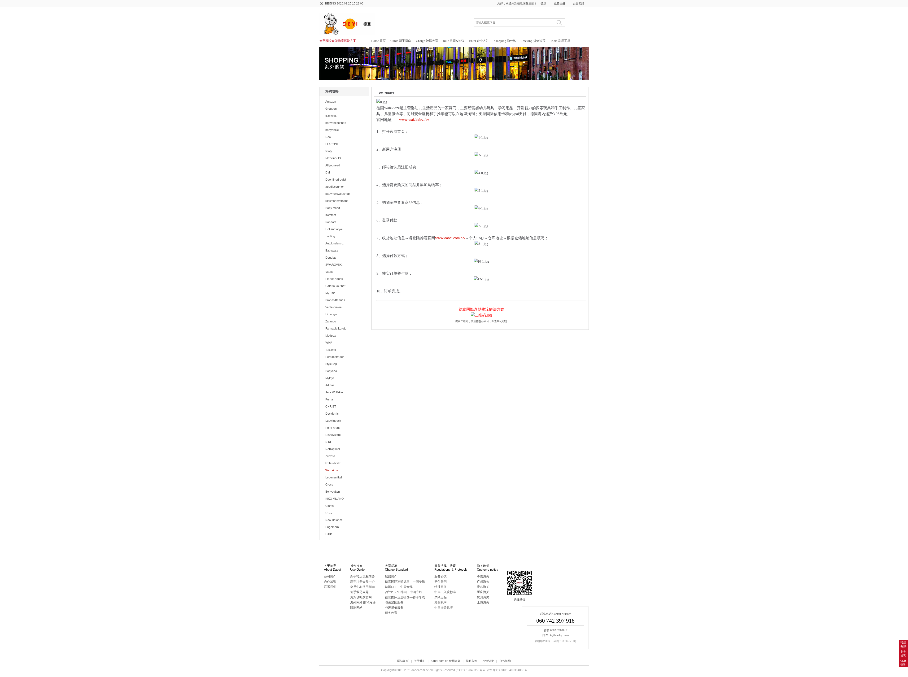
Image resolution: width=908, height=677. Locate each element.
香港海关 (483, 576)
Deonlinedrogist (335, 179)
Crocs (329, 484)
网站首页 (403, 661)
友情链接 (488, 661)
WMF (328, 342)
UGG (328, 513)
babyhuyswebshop (337, 193)
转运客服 (903, 644)
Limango (331, 314)
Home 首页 (378, 41)
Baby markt (332, 208)
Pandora (330, 222)
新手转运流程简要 (362, 576)
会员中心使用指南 (362, 587)
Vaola (329, 271)
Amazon (330, 101)
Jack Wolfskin (334, 392)
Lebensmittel (333, 477)
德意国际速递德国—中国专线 (405, 581)
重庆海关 (483, 592)
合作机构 (505, 661)
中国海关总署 (443, 607)
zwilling (330, 236)
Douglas (330, 257)
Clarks (329, 506)
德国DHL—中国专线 (399, 587)
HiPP (328, 534)
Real (328, 137)
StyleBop (331, 364)
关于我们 (419, 661)
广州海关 (483, 581)
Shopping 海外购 (505, 41)
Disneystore (333, 435)
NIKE (328, 442)
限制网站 (356, 607)
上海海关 (483, 602)
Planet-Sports (334, 279)
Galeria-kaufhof (335, 286)
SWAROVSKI (333, 264)
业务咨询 (903, 653)
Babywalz (331, 250)
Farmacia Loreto (335, 328)
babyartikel (332, 130)
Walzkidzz (331, 470)
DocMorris (332, 413)
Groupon (331, 108)
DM (327, 172)
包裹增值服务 (394, 607)
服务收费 (391, 613)
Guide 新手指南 (400, 41)
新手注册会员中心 (362, 581)
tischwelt (330, 115)
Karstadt (330, 215)
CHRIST (330, 406)
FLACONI (331, 144)
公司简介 (330, 576)
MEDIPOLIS (333, 158)
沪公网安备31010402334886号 (507, 670)
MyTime (330, 293)
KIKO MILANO (334, 498)
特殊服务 (440, 587)
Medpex (330, 335)
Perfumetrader (334, 357)
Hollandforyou (334, 229)
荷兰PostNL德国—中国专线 (403, 592)
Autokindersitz (334, 243)
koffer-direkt (332, 463)
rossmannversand (337, 201)
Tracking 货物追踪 (533, 41)
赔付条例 (440, 581)
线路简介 (391, 576)
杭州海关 (483, 597)
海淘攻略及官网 (361, 597)
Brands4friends (335, 300)
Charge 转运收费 (427, 41)
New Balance (334, 520)
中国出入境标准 (445, 592)
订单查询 (903, 662)
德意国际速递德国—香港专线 (405, 597)
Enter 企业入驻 (479, 41)
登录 (543, 3)
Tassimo (330, 350)
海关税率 (440, 602)
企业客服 (578, 3)
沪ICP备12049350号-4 (470, 670)
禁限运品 (440, 597)
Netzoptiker (332, 449)
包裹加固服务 (394, 602)
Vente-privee (333, 307)
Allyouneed (332, 165)
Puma (329, 399)
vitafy (328, 151)
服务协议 (440, 576)
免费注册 (559, 3)
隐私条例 (471, 661)
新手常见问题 (359, 592)
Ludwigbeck (333, 420)
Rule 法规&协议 (453, 41)
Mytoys (329, 378)
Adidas (329, 385)
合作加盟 (330, 581)
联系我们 (330, 587)
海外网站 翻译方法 (362, 602)
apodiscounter (334, 186)
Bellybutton (332, 491)
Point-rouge (332, 428)
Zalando (330, 321)
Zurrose (330, 456)
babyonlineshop (335, 123)
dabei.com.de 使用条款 (445, 661)
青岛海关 (483, 587)
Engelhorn (332, 527)
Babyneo (331, 371)
